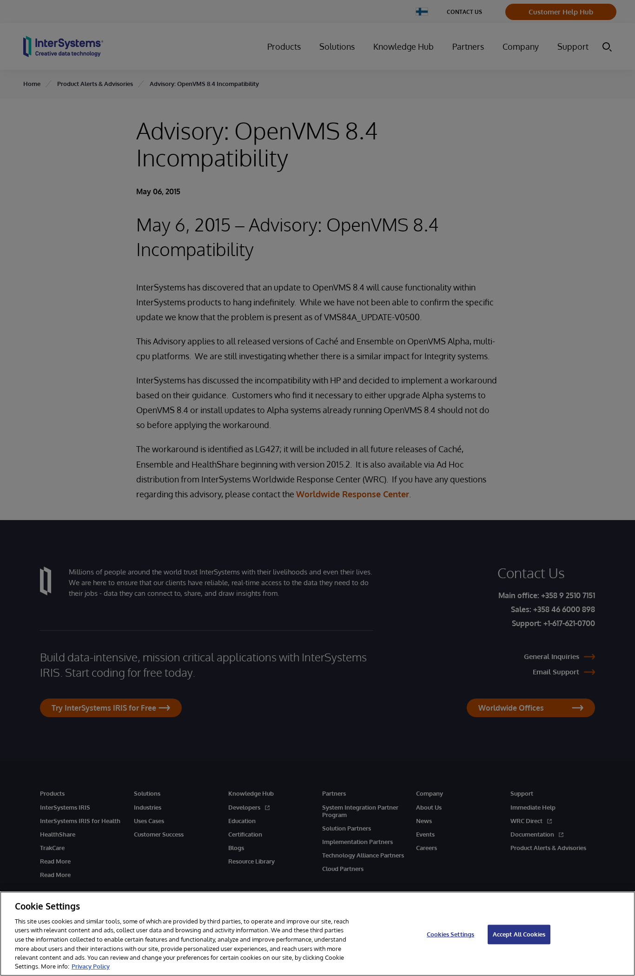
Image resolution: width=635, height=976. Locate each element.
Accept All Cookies (519, 934)
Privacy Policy (91, 966)
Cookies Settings (450, 934)
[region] (317, 933)
